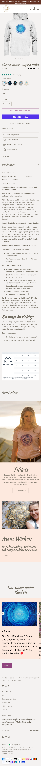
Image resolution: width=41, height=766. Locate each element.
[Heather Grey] (21, 83)
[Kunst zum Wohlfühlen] (6, 8)
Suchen (4, 710)
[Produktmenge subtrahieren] (3, 104)
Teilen (6, 156)
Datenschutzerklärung (10, 699)
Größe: (5, 89)
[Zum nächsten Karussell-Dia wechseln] (38, 613)
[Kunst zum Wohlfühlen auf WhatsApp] (9, 686)
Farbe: (6, 79)
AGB (3, 695)
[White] (4, 83)
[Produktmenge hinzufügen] (9, 104)
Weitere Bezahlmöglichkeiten (20, 123)
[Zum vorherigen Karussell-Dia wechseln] (2, 613)
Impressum (6, 702)
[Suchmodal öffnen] (30, 9)
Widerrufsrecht (7, 706)
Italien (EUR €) (16, 744)
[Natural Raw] (26, 83)
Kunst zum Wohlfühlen (20, 748)
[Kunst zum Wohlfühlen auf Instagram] (6, 686)
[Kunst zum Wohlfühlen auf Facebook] (3, 686)
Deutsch (4, 744)
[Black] (15, 83)
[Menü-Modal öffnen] (38, 9)
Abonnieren (34, 730)
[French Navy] (9, 83)
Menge (4, 99)
